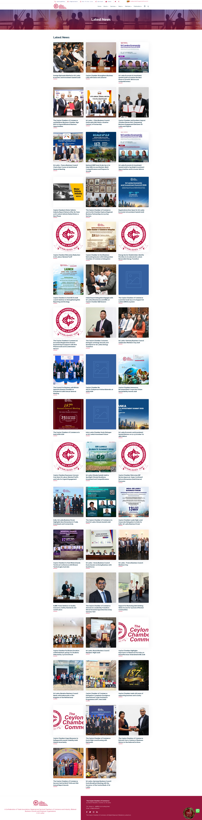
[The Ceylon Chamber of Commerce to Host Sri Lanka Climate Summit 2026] (101, 502)
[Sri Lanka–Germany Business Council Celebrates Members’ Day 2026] (134, 322)
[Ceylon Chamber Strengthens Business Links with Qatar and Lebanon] (101, 57)
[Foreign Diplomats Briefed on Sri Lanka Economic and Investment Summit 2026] (68, 57)
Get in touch (100, 1)
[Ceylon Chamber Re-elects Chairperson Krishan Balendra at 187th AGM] (101, 369)
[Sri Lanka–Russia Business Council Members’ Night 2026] (101, 632)
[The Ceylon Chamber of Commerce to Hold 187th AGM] (68, 414)
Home (99, 6)
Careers (109, 1)
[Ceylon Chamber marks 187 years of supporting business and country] (134, 675)
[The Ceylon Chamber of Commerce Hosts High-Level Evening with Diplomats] (101, 720)
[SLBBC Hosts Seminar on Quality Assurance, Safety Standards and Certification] (68, 587)
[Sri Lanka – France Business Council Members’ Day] (134, 545)
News (120, 6)
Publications (137, 6)
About (105, 6)
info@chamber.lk (95, 808)
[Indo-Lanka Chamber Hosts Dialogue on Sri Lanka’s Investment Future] (101, 414)
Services (112, 6)
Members (128, 6)
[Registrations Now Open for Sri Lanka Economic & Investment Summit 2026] (134, 192)
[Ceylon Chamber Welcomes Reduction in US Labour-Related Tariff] (68, 237)
